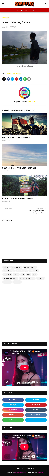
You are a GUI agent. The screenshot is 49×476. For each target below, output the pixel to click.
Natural (18, 73)
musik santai (7, 282)
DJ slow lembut (34, 271)
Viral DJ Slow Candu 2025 (27, 278)
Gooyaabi (40, 473)
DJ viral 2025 (7, 274)
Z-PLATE (7, 27)
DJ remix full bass (22, 271)
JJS (14, 73)
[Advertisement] (24, 313)
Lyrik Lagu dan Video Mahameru (16, 137)
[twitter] (22, 10)
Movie (28, 274)
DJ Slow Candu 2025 (30, 267)
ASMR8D (6, 267)
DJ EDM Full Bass (16, 267)
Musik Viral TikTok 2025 (10, 278)
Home (18, 469)
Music (34, 274)
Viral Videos (40, 278)
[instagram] (26, 10)
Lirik (22, 274)
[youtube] (17, 10)
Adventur (9, 73)
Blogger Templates (19, 473)
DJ (23, 469)
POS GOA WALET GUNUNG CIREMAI (17, 198)
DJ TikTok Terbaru (9, 271)
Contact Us (30, 469)
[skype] (33, 10)
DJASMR (16, 274)
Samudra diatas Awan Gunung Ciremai (19, 167)
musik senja (17, 282)
